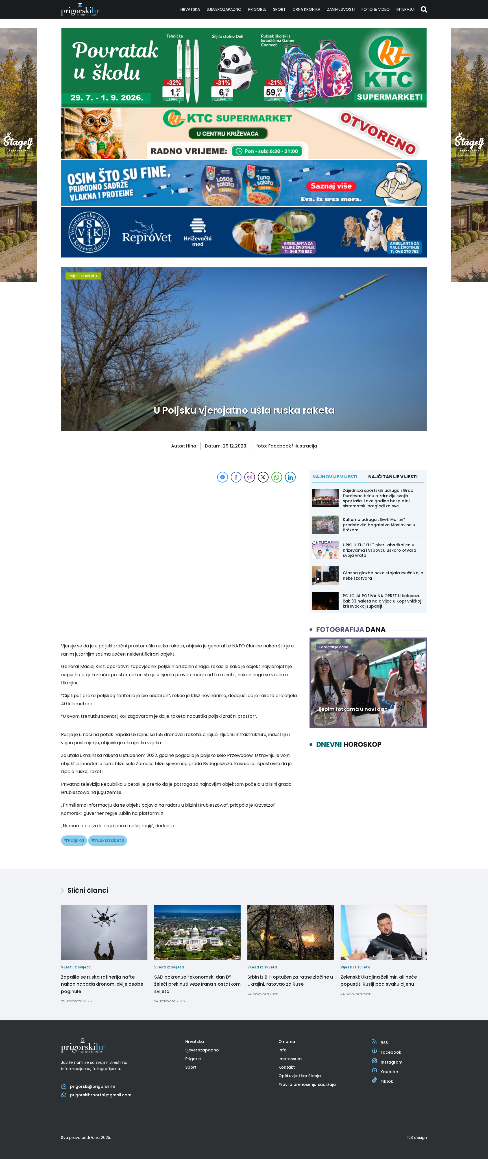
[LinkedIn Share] (290, 477)
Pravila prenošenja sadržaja (307, 1084)
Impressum (290, 1059)
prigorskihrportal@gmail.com (100, 1095)
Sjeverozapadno (224, 9)
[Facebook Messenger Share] (222, 477)
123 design (417, 1137)
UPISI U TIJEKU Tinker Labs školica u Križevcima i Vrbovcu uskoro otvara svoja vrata (379, 550)
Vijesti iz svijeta (83, 275)
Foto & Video (375, 9)
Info (282, 1050)
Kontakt (286, 1067)
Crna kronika (306, 9)
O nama (286, 1041)
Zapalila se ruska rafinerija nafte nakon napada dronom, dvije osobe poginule (102, 984)
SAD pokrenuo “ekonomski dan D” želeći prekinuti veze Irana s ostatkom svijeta (197, 984)
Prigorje (257, 9)
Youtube (389, 1072)
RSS (384, 1042)
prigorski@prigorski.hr (93, 1086)
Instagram (391, 1062)
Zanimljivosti (341, 9)
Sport (279, 9)
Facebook (391, 1052)
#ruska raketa (107, 840)
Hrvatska (190, 9)
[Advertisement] (179, 523)
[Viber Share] (249, 477)
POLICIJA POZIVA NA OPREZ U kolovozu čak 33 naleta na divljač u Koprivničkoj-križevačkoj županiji (383, 601)
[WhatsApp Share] (276, 477)
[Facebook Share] (236, 477)
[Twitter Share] (263, 477)
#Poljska (74, 840)
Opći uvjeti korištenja (299, 1076)
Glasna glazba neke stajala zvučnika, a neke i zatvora (383, 575)
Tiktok (387, 1081)
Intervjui (405, 9)
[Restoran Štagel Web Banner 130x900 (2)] (18, 280)
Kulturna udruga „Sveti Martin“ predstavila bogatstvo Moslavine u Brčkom (379, 524)
